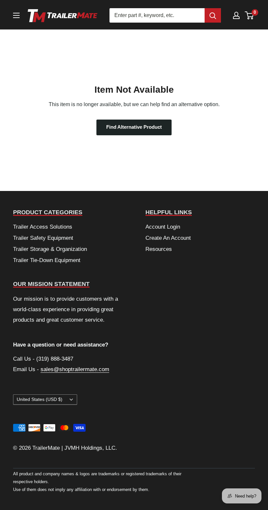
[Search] (213, 15)
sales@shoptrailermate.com (75, 369)
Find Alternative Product (134, 127)
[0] (249, 15)
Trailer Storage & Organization (50, 249)
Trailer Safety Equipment (43, 238)
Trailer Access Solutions (42, 227)
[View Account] (236, 15)
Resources (158, 249)
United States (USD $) (39, 399)
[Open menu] (16, 15)
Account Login (162, 227)
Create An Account (168, 238)
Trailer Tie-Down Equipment (46, 260)
